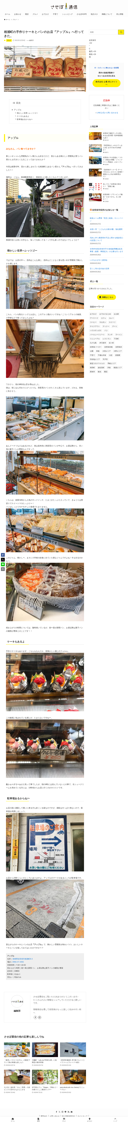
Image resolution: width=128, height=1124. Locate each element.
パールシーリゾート (97, 335)
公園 (91, 351)
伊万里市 (103, 343)
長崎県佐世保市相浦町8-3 (22, 959)
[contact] (71, 1112)
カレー (111, 318)
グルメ (9, 40)
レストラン (107, 339)
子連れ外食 (102, 355)
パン (106, 330)
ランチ (110, 335)
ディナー (106, 326)
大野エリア (118, 351)
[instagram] (39, 1017)
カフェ (103, 318)
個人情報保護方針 (68, 1116)
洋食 (109, 368)
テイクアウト (95, 326)
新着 (38, 1121)
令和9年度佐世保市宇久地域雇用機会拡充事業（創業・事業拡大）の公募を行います (106, 250)
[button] (3, 555)
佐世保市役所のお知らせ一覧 (105, 210)
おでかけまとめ (105, 314)
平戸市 (105, 359)
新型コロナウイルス (97, 363)
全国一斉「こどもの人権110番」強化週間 (106, 229)
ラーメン (119, 335)
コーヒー (93, 322)
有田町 (92, 368)
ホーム (13, 1121)
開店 (105, 372)
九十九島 (93, 343)
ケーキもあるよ (23, 116)
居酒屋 (117, 355)
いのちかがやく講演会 (98, 260)
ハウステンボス (95, 330)
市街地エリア (95, 359)
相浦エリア (118, 368)
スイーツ (112, 322)
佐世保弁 (119, 347)
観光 (99, 372)
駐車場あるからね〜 (25, 119)
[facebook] (35, 1017)
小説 (110, 355)
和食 (98, 351)
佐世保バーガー (95, 347)
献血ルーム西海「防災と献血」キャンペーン (106, 219)
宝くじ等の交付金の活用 (99, 269)
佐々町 (111, 343)
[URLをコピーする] (3, 569)
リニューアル (95, 339)
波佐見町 (101, 368)
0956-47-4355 (18, 962)
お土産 (116, 314)
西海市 (92, 372)
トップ (115, 1121)
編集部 (17, 1011)
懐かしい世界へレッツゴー (27, 113)
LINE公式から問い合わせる (107, 113)
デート (114, 326)
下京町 (116, 339)
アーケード (94, 318)
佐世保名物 (108, 347)
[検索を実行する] (121, 32)
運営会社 (44, 1116)
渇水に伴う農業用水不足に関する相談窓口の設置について (106, 239)
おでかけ (93, 314)
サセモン (103, 322)
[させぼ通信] (64, 6)
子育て (92, 355)
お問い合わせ (55, 1116)
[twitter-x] (59, 1112)
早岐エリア (112, 363)
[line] (65, 1112)
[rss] (68, 1112)
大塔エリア (106, 351)
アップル (17, 110)
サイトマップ (82, 1116)
